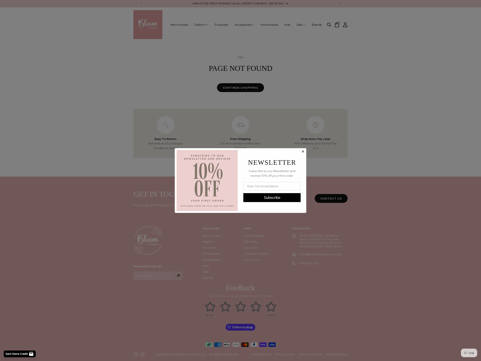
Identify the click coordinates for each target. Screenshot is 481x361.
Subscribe (272, 197)
